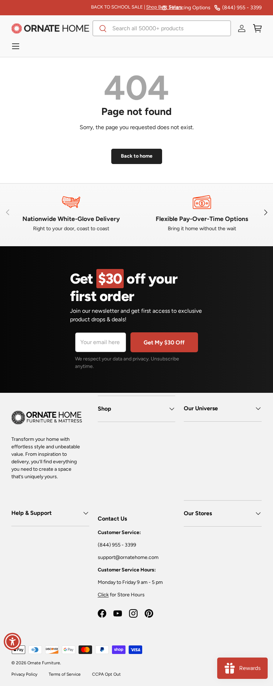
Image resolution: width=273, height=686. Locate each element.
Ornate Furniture (43, 662)
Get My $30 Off (164, 342)
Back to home (136, 156)
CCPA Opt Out (106, 674)
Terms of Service (65, 674)
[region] (136, 212)
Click (103, 595)
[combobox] (161, 28)
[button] (257, 28)
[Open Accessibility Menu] (12, 641)
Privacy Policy (24, 674)
